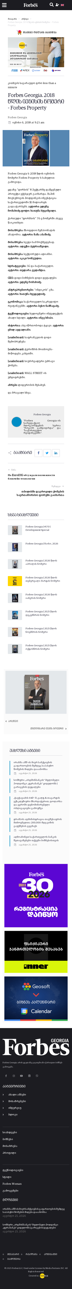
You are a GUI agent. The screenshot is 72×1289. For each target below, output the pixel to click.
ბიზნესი (8, 1139)
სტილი (7, 1177)
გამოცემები (11, 1190)
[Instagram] (13, 1076)
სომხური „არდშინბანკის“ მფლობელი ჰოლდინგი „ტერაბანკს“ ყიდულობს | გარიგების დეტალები (36, 783)
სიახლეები (10, 1132)
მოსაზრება (10, 1146)
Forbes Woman (12, 1184)
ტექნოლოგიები (13, 1170)
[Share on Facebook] (38, 453)
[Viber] (37, 1076)
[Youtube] (21, 1076)
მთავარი (12, 19)
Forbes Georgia (17, 117)
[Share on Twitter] (47, 453)
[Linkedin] (29, 1076)
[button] (4, 5)
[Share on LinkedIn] (56, 453)
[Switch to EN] (62, 5)
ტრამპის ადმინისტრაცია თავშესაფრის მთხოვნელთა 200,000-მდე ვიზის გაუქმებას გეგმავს (38, 822)
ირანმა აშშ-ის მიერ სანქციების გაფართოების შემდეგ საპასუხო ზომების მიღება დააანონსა (33, 765)
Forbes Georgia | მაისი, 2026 (42, 543)
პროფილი (9, 1153)
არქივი (24, 19)
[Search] (52, 5)
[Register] (58, 5)
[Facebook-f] (6, 1076)
